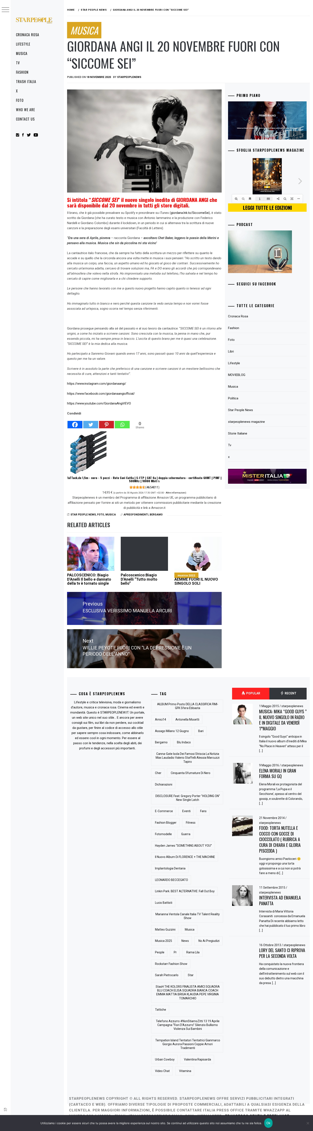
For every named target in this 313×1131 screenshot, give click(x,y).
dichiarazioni (163, 784)
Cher (158, 773)
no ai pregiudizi (209, 940)
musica (189, 929)
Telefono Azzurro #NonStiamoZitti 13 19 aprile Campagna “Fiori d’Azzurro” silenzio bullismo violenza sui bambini (188, 1024)
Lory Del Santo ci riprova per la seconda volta (282, 953)
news (185, 940)
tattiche (160, 1009)
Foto (20, 100)
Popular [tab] (253, 693)
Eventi (186, 811)
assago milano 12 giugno (172, 731)
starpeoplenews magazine (246, 422)
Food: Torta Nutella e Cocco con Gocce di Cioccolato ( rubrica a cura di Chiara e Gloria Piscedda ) (280, 839)
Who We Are (25, 109)
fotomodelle (163, 834)
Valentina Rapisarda (197, 1059)
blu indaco (184, 742)
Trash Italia (26, 81)
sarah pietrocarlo (166, 975)
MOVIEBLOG (236, 375)
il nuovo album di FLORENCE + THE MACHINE (185, 857)
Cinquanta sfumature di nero (190, 773)
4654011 (152, 487)
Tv (18, 62)
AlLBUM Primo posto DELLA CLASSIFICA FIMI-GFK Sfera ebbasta (187, 706)
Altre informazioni (175, 492)
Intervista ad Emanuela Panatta (280, 900)
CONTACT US (25, 119)
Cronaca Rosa (27, 34)
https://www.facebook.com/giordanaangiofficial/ (101, 394)
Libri (231, 351)
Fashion (22, 72)
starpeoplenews (129, 77)
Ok (268, 1123)
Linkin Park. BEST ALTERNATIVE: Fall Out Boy (185, 891)
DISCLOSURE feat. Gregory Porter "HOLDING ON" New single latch (187, 797)
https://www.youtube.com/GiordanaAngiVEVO (99, 403)
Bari (201, 731)
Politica (233, 398)
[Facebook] (74, 422)
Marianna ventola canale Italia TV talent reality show (187, 916)
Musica (21, 53)
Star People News (83, 514)
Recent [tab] (290, 693)
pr (175, 952)
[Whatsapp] (122, 422)
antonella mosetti (187, 719)
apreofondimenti (135, 514)
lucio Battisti (163, 902)
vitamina (185, 1071)
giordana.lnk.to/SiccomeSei (190, 213)
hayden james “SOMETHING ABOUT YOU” (183, 845)
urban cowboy (165, 1059)
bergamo (156, 514)
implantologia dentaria (170, 868)
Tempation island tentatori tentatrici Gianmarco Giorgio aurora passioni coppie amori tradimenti (187, 1044)
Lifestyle (23, 44)
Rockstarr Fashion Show (171, 964)
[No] (308, 1123)
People (159, 952)
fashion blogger (166, 822)
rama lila (193, 952)
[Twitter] (90, 422)
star (191, 975)
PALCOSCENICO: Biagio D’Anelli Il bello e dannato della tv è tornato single (89, 579)
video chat (162, 1071)
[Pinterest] (106, 422)
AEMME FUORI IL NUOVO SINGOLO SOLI (196, 580)
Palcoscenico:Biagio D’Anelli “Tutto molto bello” (139, 579)
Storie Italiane (237, 433)
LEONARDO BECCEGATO (171, 880)
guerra (185, 834)
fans (203, 811)
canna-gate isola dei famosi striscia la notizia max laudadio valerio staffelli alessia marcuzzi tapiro (188, 757)
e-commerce (164, 811)
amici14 (160, 719)
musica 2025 (163, 940)
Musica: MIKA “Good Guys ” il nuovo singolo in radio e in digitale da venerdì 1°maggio (283, 720)
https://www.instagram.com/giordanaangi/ (96, 384)
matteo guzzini (165, 929)
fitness (190, 822)
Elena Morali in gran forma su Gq (277, 773)
